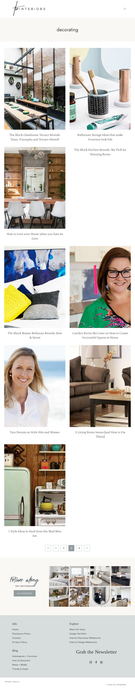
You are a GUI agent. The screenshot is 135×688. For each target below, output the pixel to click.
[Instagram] (90, 662)
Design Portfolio (77, 633)
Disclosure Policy (21, 633)
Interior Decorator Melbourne (84, 638)
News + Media (19, 664)
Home (15, 629)
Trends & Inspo (20, 669)
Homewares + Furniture (24, 656)
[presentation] (34, 89)
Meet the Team (77, 629)
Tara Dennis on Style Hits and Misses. (35, 432)
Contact (16, 638)
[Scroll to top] (128, 654)
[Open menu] (124, 9)
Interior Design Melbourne (83, 642)
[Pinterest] (101, 662)
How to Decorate (21, 660)
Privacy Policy (19, 642)
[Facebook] (96, 662)
